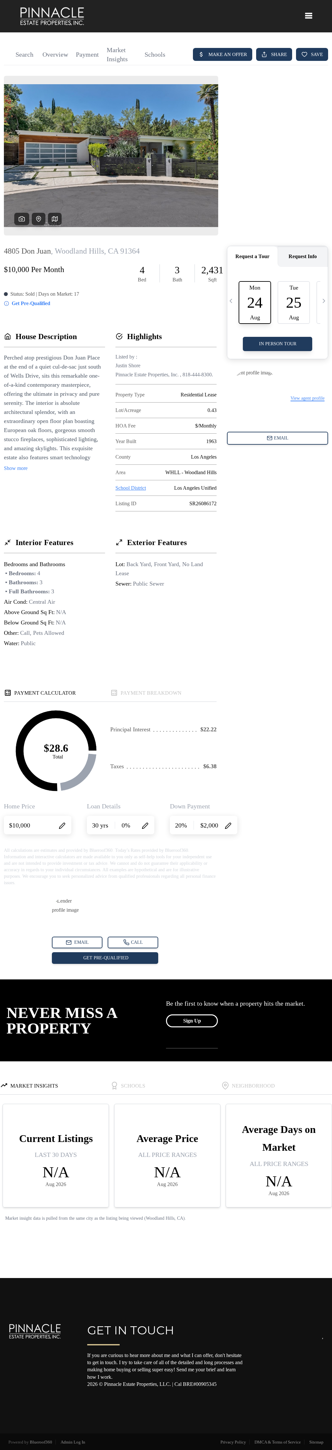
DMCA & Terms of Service (278, 1442)
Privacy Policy (233, 1442)
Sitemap (316, 1442)
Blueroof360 (41, 1442)
